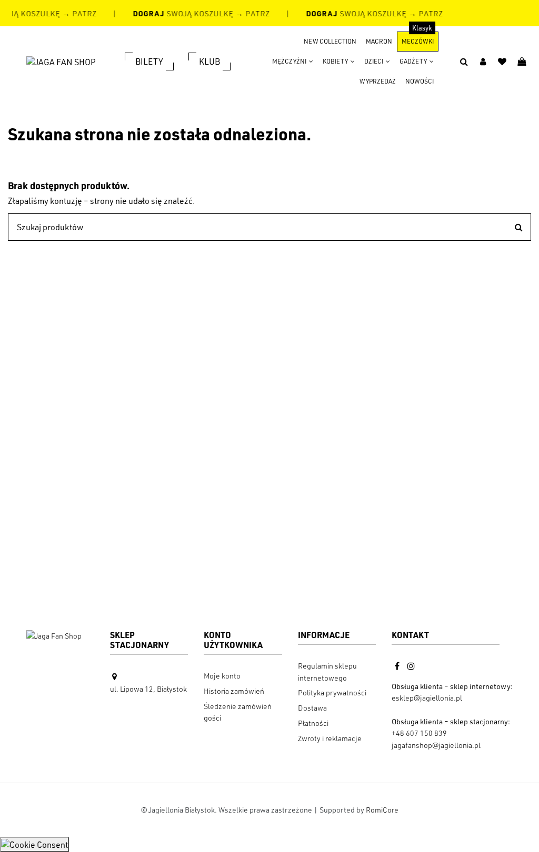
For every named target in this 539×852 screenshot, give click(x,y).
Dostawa (312, 707)
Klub (209, 61)
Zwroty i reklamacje (330, 738)
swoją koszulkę (183, 13)
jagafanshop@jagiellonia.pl (436, 745)
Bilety (149, 61)
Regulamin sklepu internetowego (327, 671)
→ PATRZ (78, 13)
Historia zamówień (234, 690)
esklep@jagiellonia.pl (427, 697)
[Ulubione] (502, 61)
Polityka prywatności (332, 692)
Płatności (313, 722)
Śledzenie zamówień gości (238, 712)
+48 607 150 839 (419, 732)
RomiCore (382, 809)
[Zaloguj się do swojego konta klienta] (482, 61)
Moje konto (222, 675)
